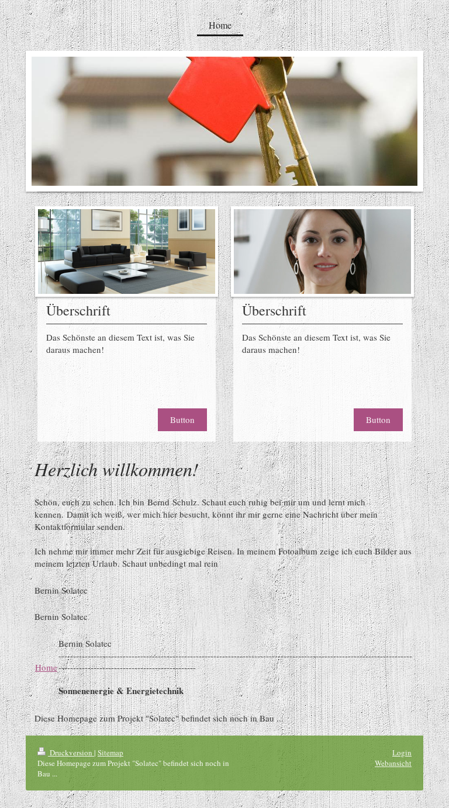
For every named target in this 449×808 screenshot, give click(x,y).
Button (182, 419)
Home (46, 667)
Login (402, 752)
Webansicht (393, 763)
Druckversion (71, 752)
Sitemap (110, 752)
